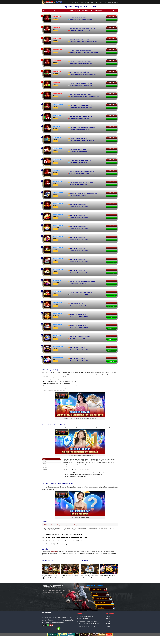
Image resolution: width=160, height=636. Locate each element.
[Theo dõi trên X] (43, 625)
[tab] (51, 459)
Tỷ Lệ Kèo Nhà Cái (96, 589)
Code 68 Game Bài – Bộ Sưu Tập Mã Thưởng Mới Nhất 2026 (108, 576)
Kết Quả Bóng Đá (102, 602)
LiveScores (97, 593)
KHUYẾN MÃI (103, 2)
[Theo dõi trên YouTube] (52, 625)
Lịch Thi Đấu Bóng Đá (101, 598)
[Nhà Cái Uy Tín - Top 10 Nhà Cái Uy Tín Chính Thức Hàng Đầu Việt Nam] (52, 2)
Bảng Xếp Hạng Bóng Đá (105, 607)
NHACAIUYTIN (53, 586)
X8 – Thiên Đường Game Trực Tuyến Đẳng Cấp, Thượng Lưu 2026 (50, 577)
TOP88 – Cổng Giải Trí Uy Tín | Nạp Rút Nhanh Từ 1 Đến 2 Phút (70, 576)
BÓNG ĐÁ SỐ (94, 2)
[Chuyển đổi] (43, 524)
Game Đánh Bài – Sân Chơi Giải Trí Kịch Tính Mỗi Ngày (89, 576)
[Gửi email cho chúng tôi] (46, 625)
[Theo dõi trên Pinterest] (50, 625)
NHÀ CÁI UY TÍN (74, 2)
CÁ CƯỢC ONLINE (85, 2)
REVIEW (116, 2)
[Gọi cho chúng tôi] (48, 625)
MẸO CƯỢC (110, 2)
